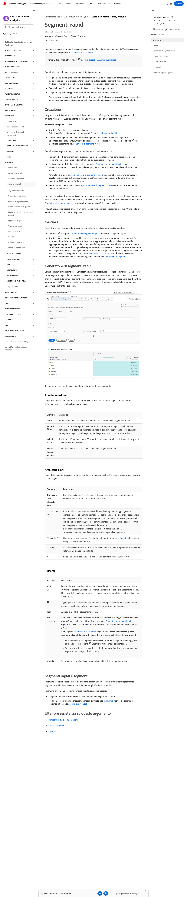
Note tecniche (10, 336)
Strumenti (9, 89)
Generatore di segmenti (82, 52)
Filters (73, 36)
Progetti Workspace (12, 94)
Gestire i (156, 45)
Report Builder (11, 292)
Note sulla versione (13, 50)
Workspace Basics (61, 36)
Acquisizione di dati (12, 67)
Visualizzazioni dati (12, 83)
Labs (6, 325)
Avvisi (9, 265)
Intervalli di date (13, 259)
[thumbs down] (105, 893)
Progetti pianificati (13, 286)
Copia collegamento (174, 29)
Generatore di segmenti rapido (104, 133)
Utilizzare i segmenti (16, 242)
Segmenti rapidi (14, 184)
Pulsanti (158, 67)
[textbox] (18, 26)
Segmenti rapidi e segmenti (163, 72)
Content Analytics (12, 99)
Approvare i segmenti (16, 220)
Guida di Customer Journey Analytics (109, 16)
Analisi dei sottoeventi (16, 247)
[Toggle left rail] (34, 10)
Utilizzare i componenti (15, 127)
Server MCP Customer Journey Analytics (16, 348)
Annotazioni (11, 140)
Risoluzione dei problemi (14, 331)
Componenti (9, 116)
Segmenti (9, 162)
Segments (82, 36)
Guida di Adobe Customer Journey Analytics (19, 43)
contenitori (108, 700)
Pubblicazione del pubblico (17, 146)
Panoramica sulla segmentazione (63, 719)
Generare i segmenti (16, 178)
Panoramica (11, 121)
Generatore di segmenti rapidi (86, 143)
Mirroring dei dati (12, 72)
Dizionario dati (12, 275)
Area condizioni (160, 61)
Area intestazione (161, 56)
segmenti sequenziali (77, 703)
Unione (7, 303)
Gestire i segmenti (15, 231)
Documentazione (52, 16)
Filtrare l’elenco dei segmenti (19, 207)
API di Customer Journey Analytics (17, 341)
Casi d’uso (9, 320)
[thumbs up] (99, 893)
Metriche (10, 157)
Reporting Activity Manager (16, 298)
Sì (157, 23)
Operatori (124, 538)
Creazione (157, 40)
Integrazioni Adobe (12, 309)
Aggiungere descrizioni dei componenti (16, 133)
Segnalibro (159, 29)
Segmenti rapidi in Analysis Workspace (98, 59)
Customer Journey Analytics (76, 16)
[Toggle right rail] (153, 10)
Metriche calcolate (14, 254)
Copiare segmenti (15, 226)
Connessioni (10, 78)
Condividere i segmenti (17, 196)
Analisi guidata (11, 110)
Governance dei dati (13, 314)
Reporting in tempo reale (16, 281)
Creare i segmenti (56, 725)
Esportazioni (12, 270)
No (164, 23)
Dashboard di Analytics (14, 105)
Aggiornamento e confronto (16, 61)
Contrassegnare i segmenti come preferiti (20, 213)
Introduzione (10, 56)
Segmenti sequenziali (16, 190)
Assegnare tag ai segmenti (18, 201)
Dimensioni (11, 151)
